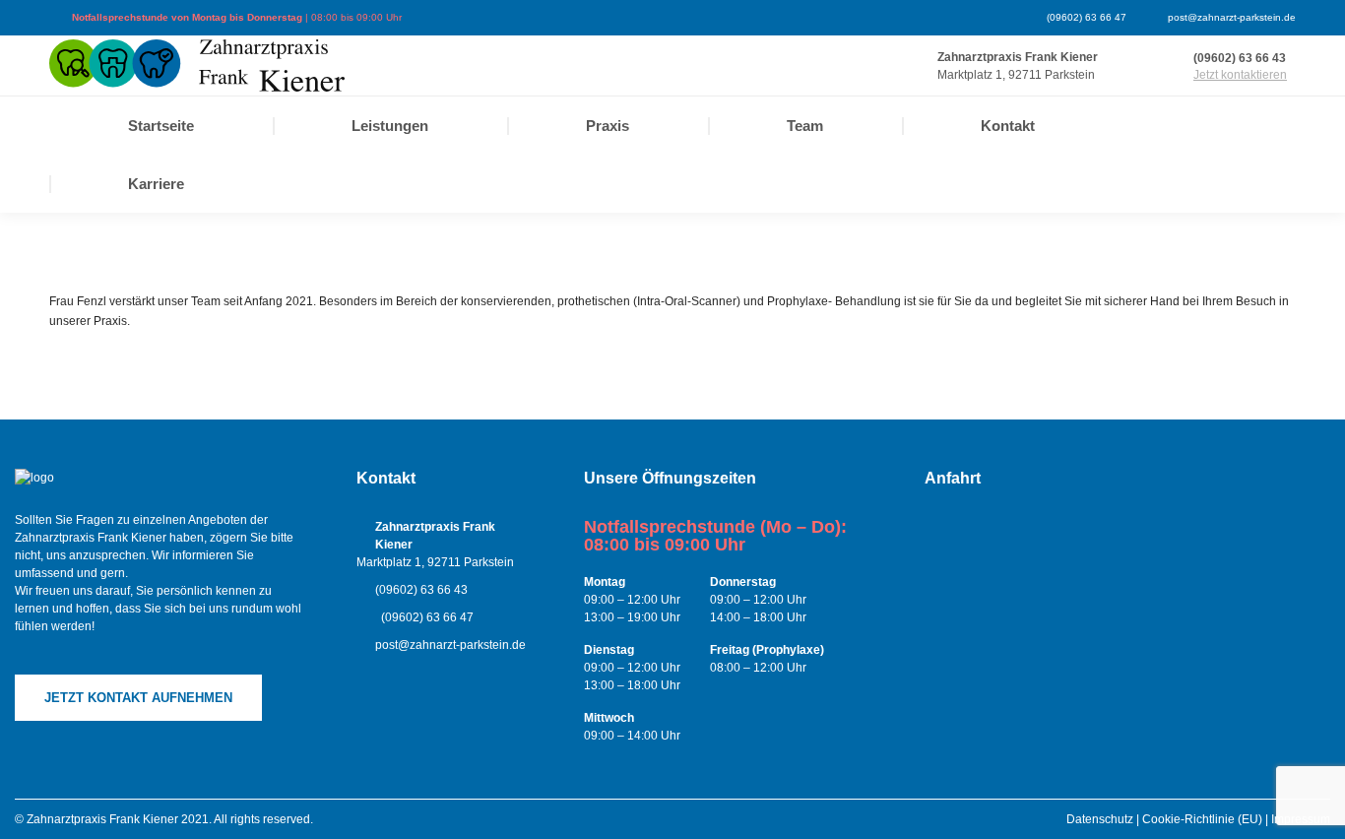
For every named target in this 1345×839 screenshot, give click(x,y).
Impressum (1300, 819)
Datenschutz (1099, 819)
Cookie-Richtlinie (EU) (1202, 819)
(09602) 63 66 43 (1239, 58)
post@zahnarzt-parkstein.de (1232, 17)
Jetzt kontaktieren (1240, 75)
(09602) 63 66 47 (1086, 17)
